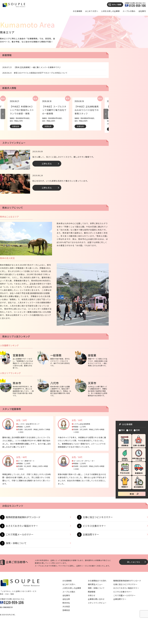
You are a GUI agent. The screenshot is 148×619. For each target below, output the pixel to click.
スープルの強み (129, 11)
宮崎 (138, 430)
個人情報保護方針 (6, 607)
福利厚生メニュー (95, 584)
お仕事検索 (77, 11)
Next (105, 114)
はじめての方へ (91, 11)
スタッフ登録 (116, 4)
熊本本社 (66, 602)
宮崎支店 (66, 610)
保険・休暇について (16, 543)
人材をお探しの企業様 (110, 11)
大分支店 (66, 606)
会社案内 (142, 11)
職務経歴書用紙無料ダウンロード (23, 517)
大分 (130, 430)
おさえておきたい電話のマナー (22, 525)
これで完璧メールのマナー (19, 534)
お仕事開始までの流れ (97, 580)
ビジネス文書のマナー (94, 525)
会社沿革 (66, 599)
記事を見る (47, 163)
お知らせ (91, 595)
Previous (3, 114)
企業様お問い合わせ (96, 599)
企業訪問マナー (91, 534)
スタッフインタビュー (97, 602)
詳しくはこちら (133, 562)
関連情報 (91, 591)
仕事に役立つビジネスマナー (98, 517)
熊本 (123, 430)
